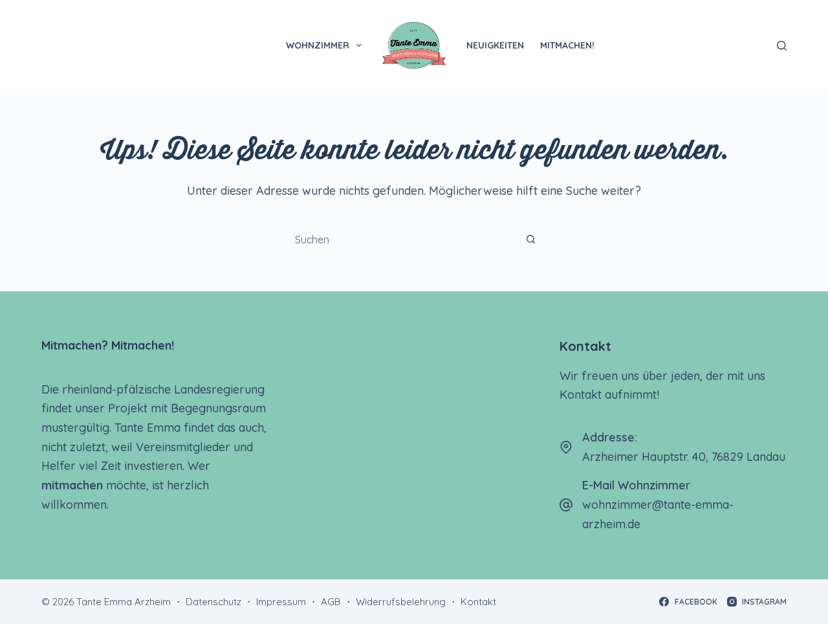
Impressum (281, 602)
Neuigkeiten (495, 45)
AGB (331, 602)
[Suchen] (782, 45)
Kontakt (478, 602)
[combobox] (401, 239)
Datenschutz (213, 602)
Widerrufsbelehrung (401, 602)
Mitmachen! (567, 45)
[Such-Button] (530, 239)
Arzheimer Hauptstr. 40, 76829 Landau (683, 456)
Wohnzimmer (317, 45)
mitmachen (72, 485)
